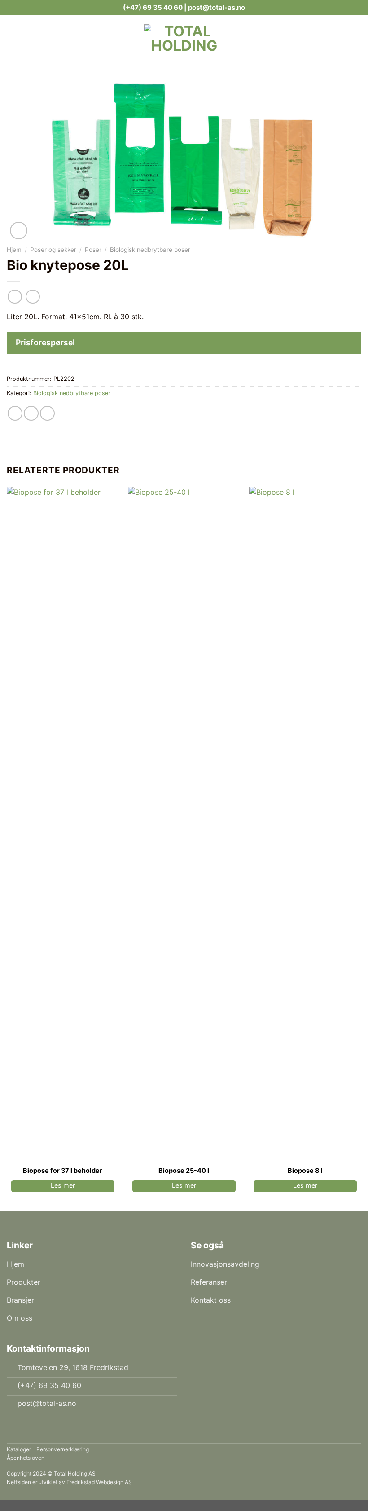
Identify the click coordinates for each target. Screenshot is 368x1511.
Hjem (14, 249)
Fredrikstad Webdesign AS (99, 1482)
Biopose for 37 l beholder (62, 1170)
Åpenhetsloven (25, 1457)
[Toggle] (350, 343)
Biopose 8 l (305, 1170)
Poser (93, 249)
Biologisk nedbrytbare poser (150, 249)
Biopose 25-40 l (183, 1170)
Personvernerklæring (62, 1449)
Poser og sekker (53, 249)
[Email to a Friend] (31, 413)
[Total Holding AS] (184, 37)
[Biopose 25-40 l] (184, 823)
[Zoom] (18, 230)
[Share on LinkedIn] (47, 413)
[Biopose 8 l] (305, 823)
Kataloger (19, 1449)
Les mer (63, 1185)
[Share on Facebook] (15, 413)
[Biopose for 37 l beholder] (63, 823)
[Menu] (91, 37)
